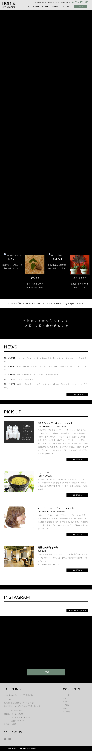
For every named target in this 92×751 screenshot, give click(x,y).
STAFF (45, 7)
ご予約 (67, 712)
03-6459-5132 (56, 564)
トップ (67, 695)
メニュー (68, 698)
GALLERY (66, 7)
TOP (27, 7)
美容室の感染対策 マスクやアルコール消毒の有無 (37, 375)
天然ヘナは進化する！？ (27, 379)
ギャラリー (68, 708)
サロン (67, 705)
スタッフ (68, 702)
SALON (55, 7)
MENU (36, 7)
